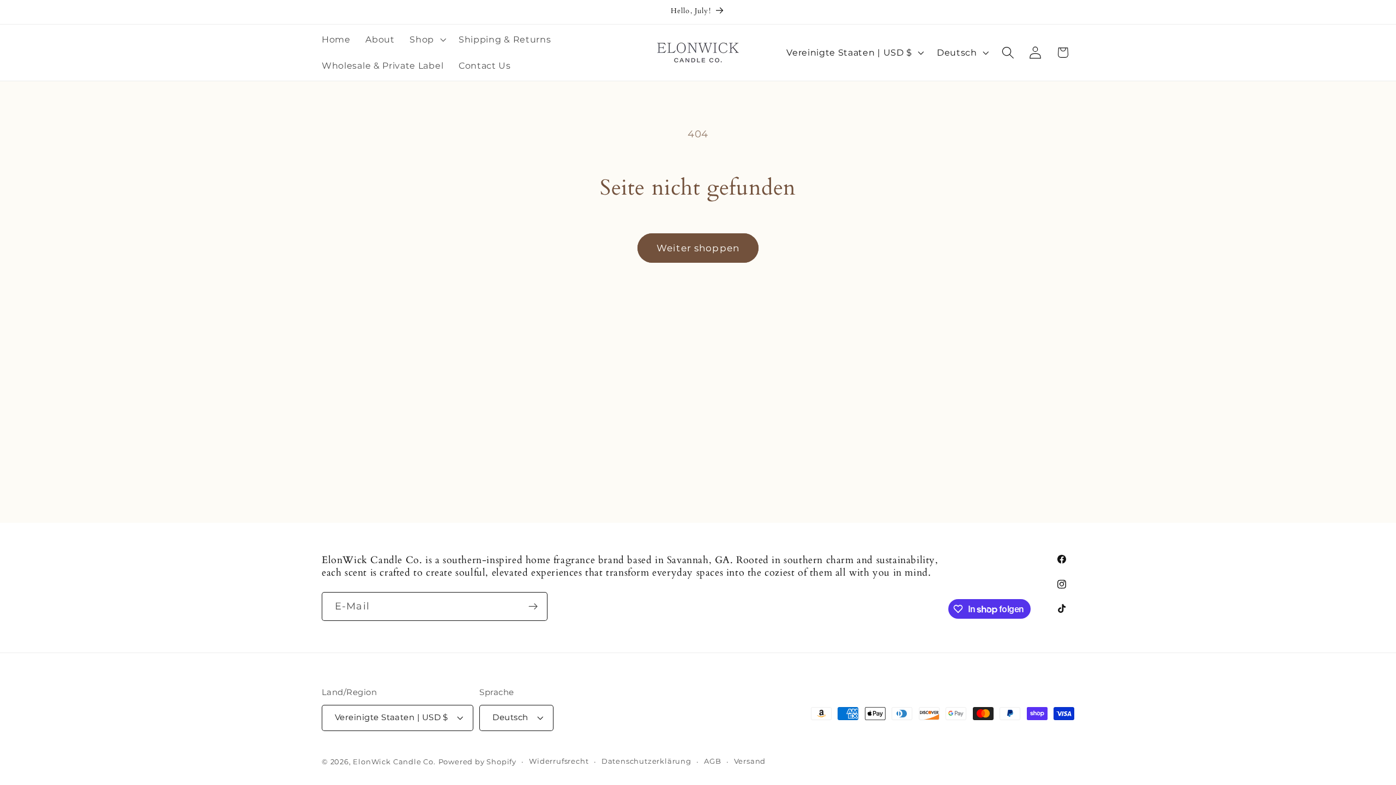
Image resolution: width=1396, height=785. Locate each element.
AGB (712, 761)
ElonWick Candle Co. (394, 762)
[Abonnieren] (533, 606)
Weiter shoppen (698, 247)
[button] (427, 40)
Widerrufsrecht (558, 761)
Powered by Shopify (477, 762)
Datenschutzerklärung (646, 761)
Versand (750, 761)
